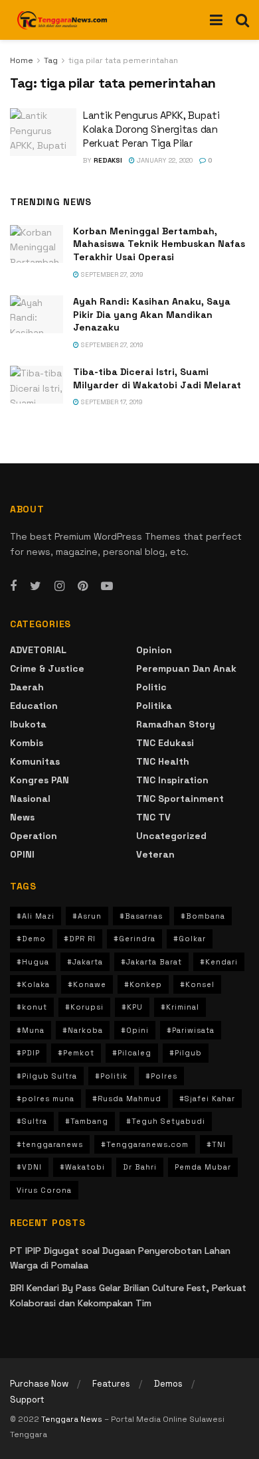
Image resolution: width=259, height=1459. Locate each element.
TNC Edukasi (165, 743)
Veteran (155, 854)
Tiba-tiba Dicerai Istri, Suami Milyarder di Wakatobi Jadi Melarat (157, 378)
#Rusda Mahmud (126, 1098)
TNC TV (153, 817)
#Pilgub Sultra (47, 1076)
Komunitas (35, 761)
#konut (32, 1007)
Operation (33, 836)
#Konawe (87, 984)
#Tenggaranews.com (145, 1144)
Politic (151, 687)
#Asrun (87, 916)
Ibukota (28, 724)
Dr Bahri (140, 1167)
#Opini (135, 1030)
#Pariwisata (191, 1030)
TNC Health (162, 761)
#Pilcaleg (131, 1052)
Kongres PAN (39, 780)
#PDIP (28, 1052)
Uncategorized (171, 836)
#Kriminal (180, 1007)
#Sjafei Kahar (207, 1098)
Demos (168, 1383)
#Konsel (197, 984)
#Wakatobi (82, 1167)
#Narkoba (82, 1030)
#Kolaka (33, 984)
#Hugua (33, 961)
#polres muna (45, 1098)
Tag (51, 60)
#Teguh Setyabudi (165, 1121)
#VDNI (29, 1167)
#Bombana (203, 916)
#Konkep (143, 984)
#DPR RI (80, 938)
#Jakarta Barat (151, 961)
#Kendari (219, 961)
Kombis (26, 743)
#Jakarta (85, 961)
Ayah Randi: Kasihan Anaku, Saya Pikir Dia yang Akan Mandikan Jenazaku (151, 314)
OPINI (22, 854)
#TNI (216, 1144)
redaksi (108, 160)
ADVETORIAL (38, 650)
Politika (154, 706)
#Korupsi (84, 1007)
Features (111, 1383)
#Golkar (189, 938)
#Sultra (32, 1121)
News (22, 817)
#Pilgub (185, 1052)
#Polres (161, 1076)
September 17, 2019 (111, 402)
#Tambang (86, 1121)
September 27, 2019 (111, 274)
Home (21, 60)
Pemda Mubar (203, 1167)
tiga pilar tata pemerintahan (123, 60)
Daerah (27, 687)
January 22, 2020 (164, 160)
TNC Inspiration (172, 780)
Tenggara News (72, 1419)
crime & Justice (47, 668)
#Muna (30, 1030)
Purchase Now (39, 1383)
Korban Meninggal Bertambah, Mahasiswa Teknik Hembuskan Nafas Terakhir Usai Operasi (159, 244)
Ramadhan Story (175, 724)
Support (27, 1399)
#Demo (31, 938)
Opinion (154, 650)
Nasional (30, 799)
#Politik (111, 1076)
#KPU (132, 1007)
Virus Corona (44, 1190)
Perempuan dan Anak (186, 668)
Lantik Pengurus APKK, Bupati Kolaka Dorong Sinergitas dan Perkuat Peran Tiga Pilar (151, 129)
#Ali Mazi (35, 916)
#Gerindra (134, 938)
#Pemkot (76, 1052)
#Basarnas (141, 916)
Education (34, 706)
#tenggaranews (50, 1144)
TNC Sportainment (180, 799)
